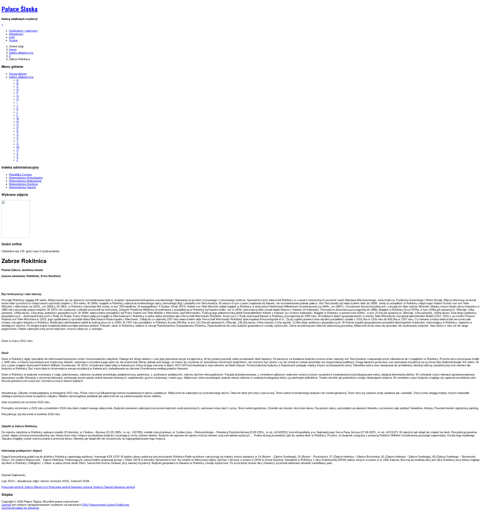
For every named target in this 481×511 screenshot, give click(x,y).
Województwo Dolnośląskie (26, 177)
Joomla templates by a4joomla (20, 507)
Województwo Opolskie (23, 184)
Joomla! (6, 504)
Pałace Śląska (20, 9)
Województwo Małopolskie (25, 180)
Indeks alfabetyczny (21, 77)
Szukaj (13, 40)
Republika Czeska (20, 174)
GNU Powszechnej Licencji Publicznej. (106, 504)
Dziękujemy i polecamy (23, 30)
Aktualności (16, 34)
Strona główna (17, 73)
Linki (12, 37)
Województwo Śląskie (22, 187)
